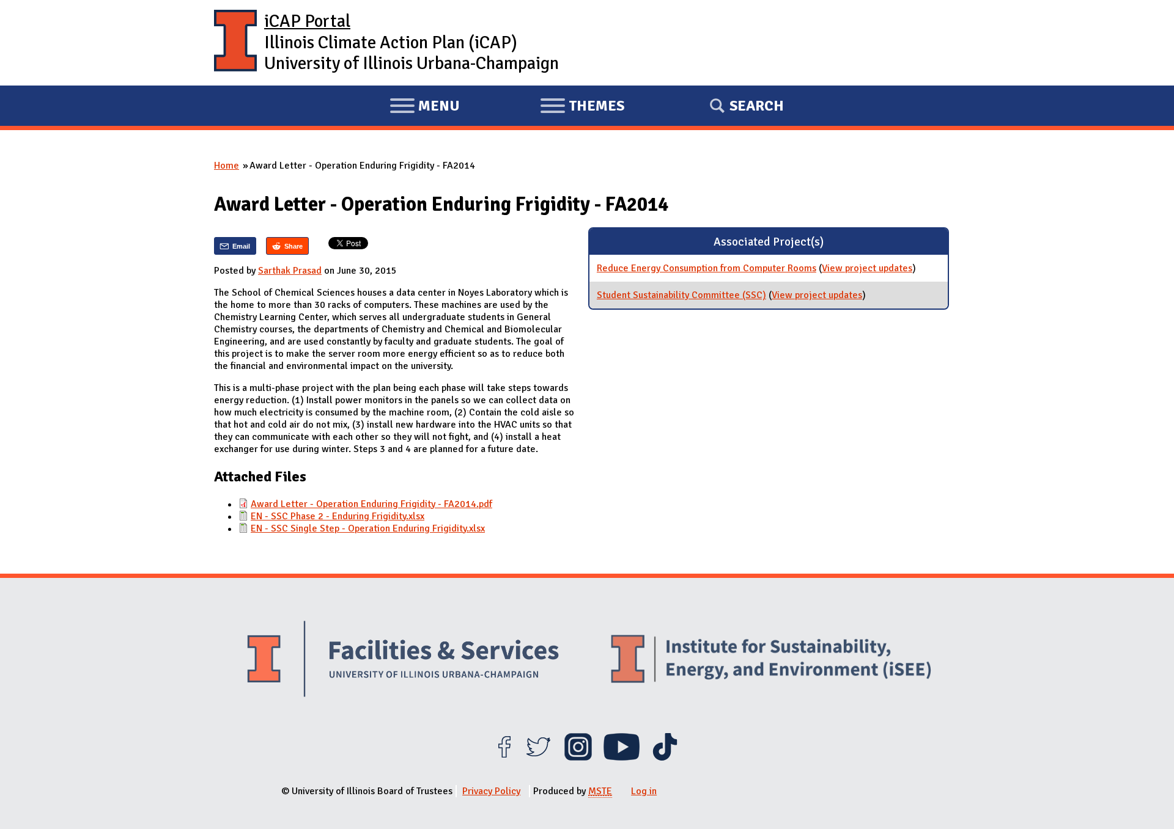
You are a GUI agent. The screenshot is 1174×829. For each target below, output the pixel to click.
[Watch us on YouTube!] (622, 757)
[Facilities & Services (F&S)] (403, 660)
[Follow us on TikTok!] (665, 757)
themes (582, 108)
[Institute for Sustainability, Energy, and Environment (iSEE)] (771, 660)
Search (756, 106)
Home (226, 165)
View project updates (867, 268)
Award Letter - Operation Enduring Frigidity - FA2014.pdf (371, 504)
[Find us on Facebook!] (504, 757)
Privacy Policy (491, 791)
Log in (644, 791)
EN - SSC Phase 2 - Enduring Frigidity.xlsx (337, 516)
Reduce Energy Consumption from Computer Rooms (706, 268)
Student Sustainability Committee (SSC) (681, 295)
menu (424, 108)
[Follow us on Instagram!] (578, 757)
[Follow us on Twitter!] (538, 757)
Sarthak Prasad (290, 271)
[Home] (235, 43)
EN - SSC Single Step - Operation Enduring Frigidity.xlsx (368, 528)
